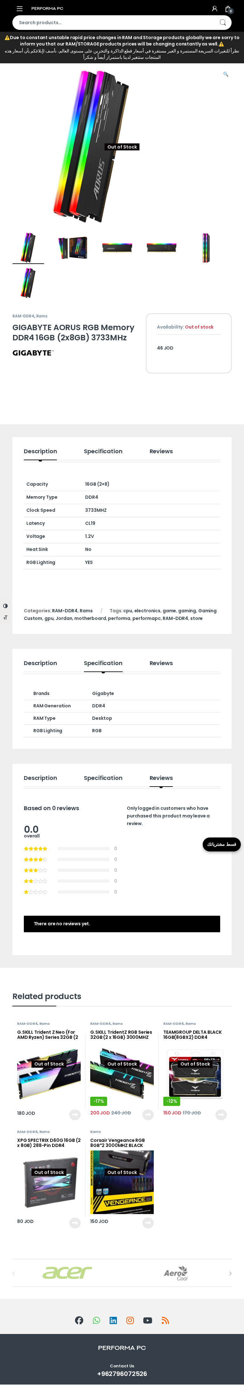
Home (19, 54)
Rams (106, 54)
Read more (75, 1114)
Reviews (161, 451)
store (196, 618)
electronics (147, 611)
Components (60, 54)
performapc (146, 618)
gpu (49, 618)
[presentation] (230, 1273)
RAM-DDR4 (23, 316)
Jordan (64, 618)
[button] (225, 74)
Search (223, 22)
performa (119, 618)
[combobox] (113, 22)
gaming (187, 611)
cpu (127, 611)
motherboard (90, 618)
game (169, 611)
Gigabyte (103, 693)
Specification (103, 451)
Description (40, 451)
